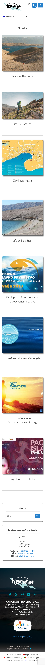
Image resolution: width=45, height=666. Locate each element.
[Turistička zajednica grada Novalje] (12, 7)
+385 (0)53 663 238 (25, 553)
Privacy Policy (27, 637)
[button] (40, 5)
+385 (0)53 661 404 (27, 551)
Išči (37, 516)
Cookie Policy (17, 637)
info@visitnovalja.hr (26, 556)
